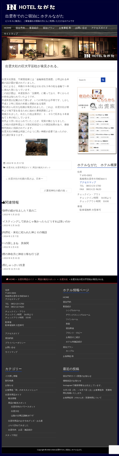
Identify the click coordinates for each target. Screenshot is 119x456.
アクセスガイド (99, 27)
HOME (7, 27)
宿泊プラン (49, 27)
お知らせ (9, 385)
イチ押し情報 (11, 376)
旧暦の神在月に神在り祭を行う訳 (19, 254)
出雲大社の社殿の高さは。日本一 (24, 178)
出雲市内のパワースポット (23, 406)
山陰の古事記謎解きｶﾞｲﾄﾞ (22, 415)
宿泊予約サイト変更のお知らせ (77, 376)
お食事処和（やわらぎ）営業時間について (82, 397)
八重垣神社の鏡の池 (56, 190)
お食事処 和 (65, 27)
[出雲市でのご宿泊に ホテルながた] (59, 38)
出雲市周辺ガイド (23, 167)
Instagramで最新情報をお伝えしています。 (83, 385)
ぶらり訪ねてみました (18, 425)
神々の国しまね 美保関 (14, 243)
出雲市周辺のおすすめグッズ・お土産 (25, 420)
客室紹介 (34, 27)
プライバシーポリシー (15, 342)
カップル (70, 351)
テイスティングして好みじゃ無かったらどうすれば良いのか (35, 221)
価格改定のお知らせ (72, 380)
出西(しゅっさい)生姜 (12, 265)
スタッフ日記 (11, 435)
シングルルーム (73, 310)
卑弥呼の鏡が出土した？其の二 (18, 210)
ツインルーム (72, 319)
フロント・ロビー (74, 332)
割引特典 (9, 380)
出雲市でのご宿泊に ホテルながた (34, 16)
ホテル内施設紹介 (74, 341)
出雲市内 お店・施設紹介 (20, 429)
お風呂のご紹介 (73, 337)
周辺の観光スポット (42, 167)
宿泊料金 (70, 328)
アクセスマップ (88, 182)
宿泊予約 (20, 27)
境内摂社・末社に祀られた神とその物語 (23, 232)
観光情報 (12, 398)
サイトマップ (11, 33)
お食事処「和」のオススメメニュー (21, 390)
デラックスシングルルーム (78, 314)
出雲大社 (10, 167)
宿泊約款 (9, 338)
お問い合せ (81, 27)
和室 (68, 323)
